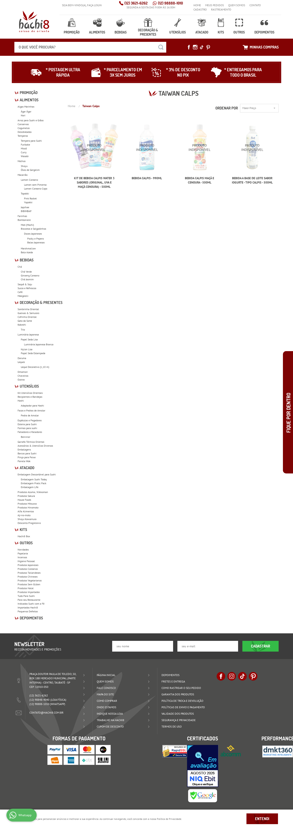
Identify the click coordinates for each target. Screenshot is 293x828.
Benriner (25, 436)
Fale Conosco (106, 688)
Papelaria (23, 553)
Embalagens (24, 449)
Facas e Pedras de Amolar (31, 410)
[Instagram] (195, 47)
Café (20, 292)
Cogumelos (24, 128)
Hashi (21, 400)
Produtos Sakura (26, 495)
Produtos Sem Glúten (29, 584)
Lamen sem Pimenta (35, 184)
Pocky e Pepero (35, 238)
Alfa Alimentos (26, 511)
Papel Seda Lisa (29, 339)
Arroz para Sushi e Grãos (31, 120)
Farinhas (22, 216)
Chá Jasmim (27, 279)
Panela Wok (24, 461)
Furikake (25, 144)
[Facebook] (189, 47)
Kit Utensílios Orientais (30, 392)
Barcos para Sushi (27, 453)
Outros (239, 32)
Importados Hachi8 (28, 607)
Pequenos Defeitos (28, 611)
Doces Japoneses (33, 233)
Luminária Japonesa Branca (38, 344)
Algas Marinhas (26, 106)
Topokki (25, 193)
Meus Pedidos (214, 5)
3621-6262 (136, 3)
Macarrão (22, 174)
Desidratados (25, 131)
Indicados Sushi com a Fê (31, 603)
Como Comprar (107, 701)
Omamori (23, 371)
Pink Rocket (30, 198)
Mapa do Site (105, 694)
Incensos (22, 557)
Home (197, 5)
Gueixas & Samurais (28, 313)
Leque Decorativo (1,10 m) (35, 367)
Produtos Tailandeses (29, 572)
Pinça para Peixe (27, 457)
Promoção (72, 32)
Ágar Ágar (26, 111)
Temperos (23, 135)
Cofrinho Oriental (27, 316)
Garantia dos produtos (178, 694)
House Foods (24, 499)
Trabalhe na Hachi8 (110, 720)
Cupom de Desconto (110, 726)
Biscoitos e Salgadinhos (33, 228)
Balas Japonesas (36, 242)
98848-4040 (39, 700)
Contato (255, 5)
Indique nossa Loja (110, 714)
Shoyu (24, 166)
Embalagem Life (29, 487)
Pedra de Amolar (30, 415)
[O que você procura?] (161, 47)
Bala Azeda (27, 252)
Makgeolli (23, 295)
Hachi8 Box (24, 536)
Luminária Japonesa (28, 334)
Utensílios (177, 32)
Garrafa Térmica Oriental (31, 441)
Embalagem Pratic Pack (33, 483)
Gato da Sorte (25, 320)
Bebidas (121, 32)
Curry (24, 152)
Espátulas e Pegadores (30, 420)
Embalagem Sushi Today (34, 479)
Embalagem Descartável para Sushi (37, 474)
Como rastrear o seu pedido (181, 688)
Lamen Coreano (29, 179)
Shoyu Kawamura (27, 519)
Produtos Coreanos (28, 568)
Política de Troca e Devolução (182, 701)
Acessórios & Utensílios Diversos (35, 445)
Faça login (94, 5)
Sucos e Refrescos (27, 288)
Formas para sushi (27, 428)
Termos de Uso (172, 726)
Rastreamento (221, 9)
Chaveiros (23, 375)
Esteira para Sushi (27, 424)
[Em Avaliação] (202, 766)
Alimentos (97, 32)
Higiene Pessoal (26, 561)
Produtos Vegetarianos (30, 580)
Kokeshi (22, 324)
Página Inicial (106, 675)
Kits (221, 32)
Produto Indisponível (94, 147)
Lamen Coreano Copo (35, 188)
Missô (24, 148)
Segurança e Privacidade (179, 720)
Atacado (201, 32)
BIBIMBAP (26, 211)
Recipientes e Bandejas (30, 396)
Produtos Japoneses (28, 565)
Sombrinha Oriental (28, 309)
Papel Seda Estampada (33, 353)
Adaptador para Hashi (32, 405)
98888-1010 (170, 3)
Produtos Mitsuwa (27, 503)
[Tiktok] (201, 47)
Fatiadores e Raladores (30, 432)
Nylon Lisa (26, 349)
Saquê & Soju (25, 284)
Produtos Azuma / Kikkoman (33, 492)
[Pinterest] (208, 47)
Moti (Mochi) (27, 224)
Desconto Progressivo (29, 523)
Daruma (22, 358)
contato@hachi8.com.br (46, 712)
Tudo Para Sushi (26, 595)
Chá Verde (26, 271)
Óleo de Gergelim (30, 169)
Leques (21, 362)
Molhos (22, 161)
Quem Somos (236, 5)
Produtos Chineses (28, 576)
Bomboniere (24, 219)
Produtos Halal (26, 588)
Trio (23, 329)
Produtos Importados (29, 592)
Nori (23, 115)
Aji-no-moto (24, 515)
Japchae (25, 207)
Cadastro (200, 9)
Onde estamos (106, 707)
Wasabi (25, 156)
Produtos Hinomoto (28, 507)
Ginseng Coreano (30, 275)
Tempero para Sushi (31, 140)
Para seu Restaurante (29, 599)
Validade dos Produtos (178, 714)
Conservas (23, 124)
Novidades (23, 549)
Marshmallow (28, 248)
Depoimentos (264, 32)
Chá (20, 266)
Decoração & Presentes (148, 32)
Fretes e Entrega (173, 681)
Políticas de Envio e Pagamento (183, 707)
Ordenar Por (226, 108)
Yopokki (28, 202)
